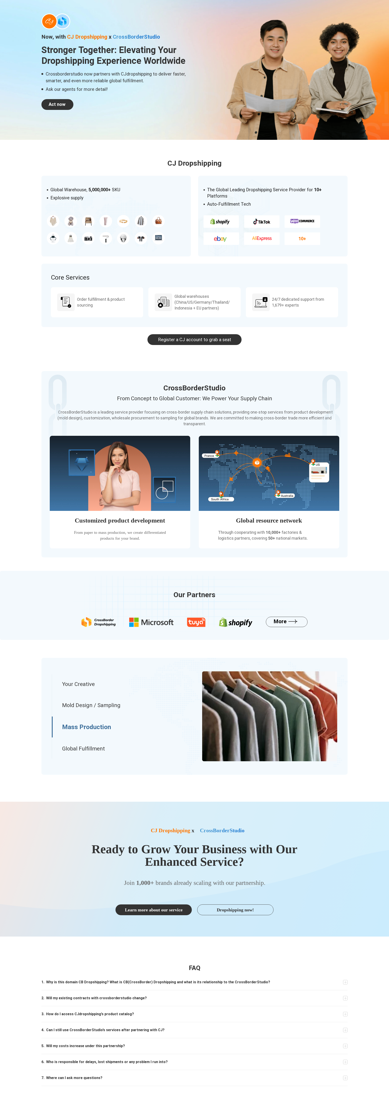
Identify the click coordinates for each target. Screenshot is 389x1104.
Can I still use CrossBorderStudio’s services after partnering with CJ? (103, 1030)
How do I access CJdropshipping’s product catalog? (87, 1014)
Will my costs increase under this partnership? (83, 1046)
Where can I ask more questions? (71, 1078)
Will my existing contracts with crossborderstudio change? (94, 998)
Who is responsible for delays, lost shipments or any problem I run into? (104, 1062)
